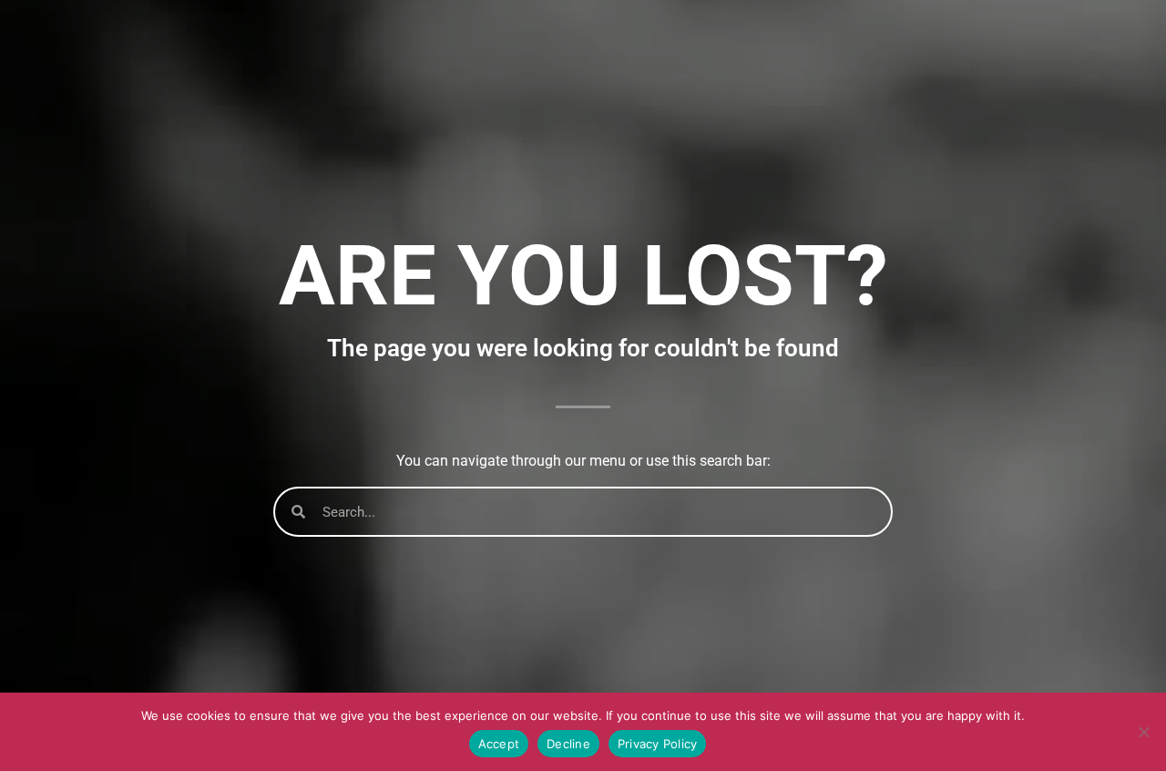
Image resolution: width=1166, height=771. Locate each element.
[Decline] (1143, 732)
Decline (568, 743)
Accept (499, 743)
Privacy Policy (658, 743)
